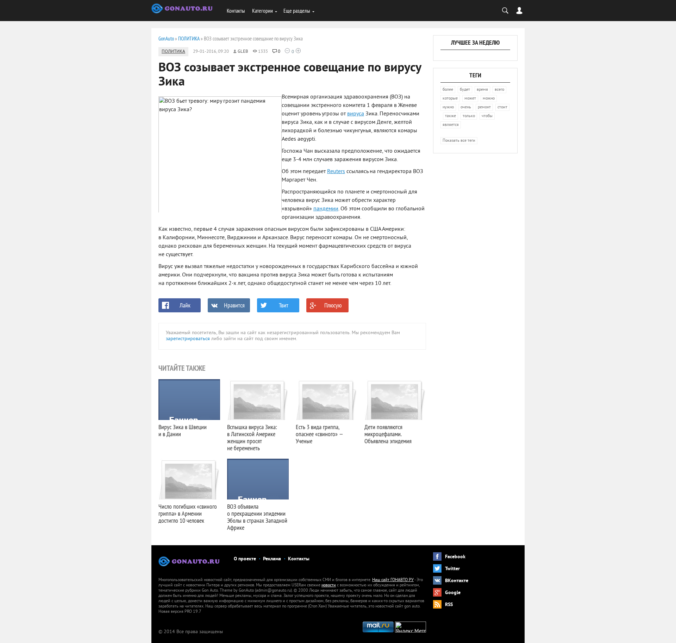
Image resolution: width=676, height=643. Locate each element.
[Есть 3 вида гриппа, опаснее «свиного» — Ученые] (326, 399)
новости (328, 585)
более (448, 90)
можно (489, 98)
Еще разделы (296, 10)
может (470, 98)
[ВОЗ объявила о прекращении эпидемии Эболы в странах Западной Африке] (258, 479)
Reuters (336, 171)
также (450, 116)
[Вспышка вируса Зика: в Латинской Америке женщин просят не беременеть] (258, 399)
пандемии (325, 208)
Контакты (236, 10)
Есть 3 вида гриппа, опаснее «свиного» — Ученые (319, 434)
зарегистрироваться (188, 339)
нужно (448, 107)
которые (450, 98)
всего (499, 90)
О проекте (245, 559)
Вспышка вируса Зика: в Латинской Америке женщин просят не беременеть (252, 437)
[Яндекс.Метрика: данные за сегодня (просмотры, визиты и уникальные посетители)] (410, 627)
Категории (262, 10)
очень (466, 107)
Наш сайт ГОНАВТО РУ (393, 580)
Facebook (455, 557)
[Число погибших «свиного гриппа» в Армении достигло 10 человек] (189, 479)
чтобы (487, 116)
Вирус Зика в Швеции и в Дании (182, 430)
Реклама (272, 559)
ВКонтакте (456, 581)
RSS (449, 605)
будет (465, 90)
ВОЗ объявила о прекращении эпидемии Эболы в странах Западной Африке (257, 516)
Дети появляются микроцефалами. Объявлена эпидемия (388, 434)
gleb (243, 52)
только (469, 116)
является (451, 125)
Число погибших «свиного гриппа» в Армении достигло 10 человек (187, 513)
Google (453, 593)
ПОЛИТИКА (173, 52)
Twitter (452, 569)
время (482, 90)
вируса (355, 113)
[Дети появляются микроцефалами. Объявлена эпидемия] (395, 399)
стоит (502, 107)
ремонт (484, 107)
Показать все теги (459, 141)
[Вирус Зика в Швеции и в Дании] (189, 399)
